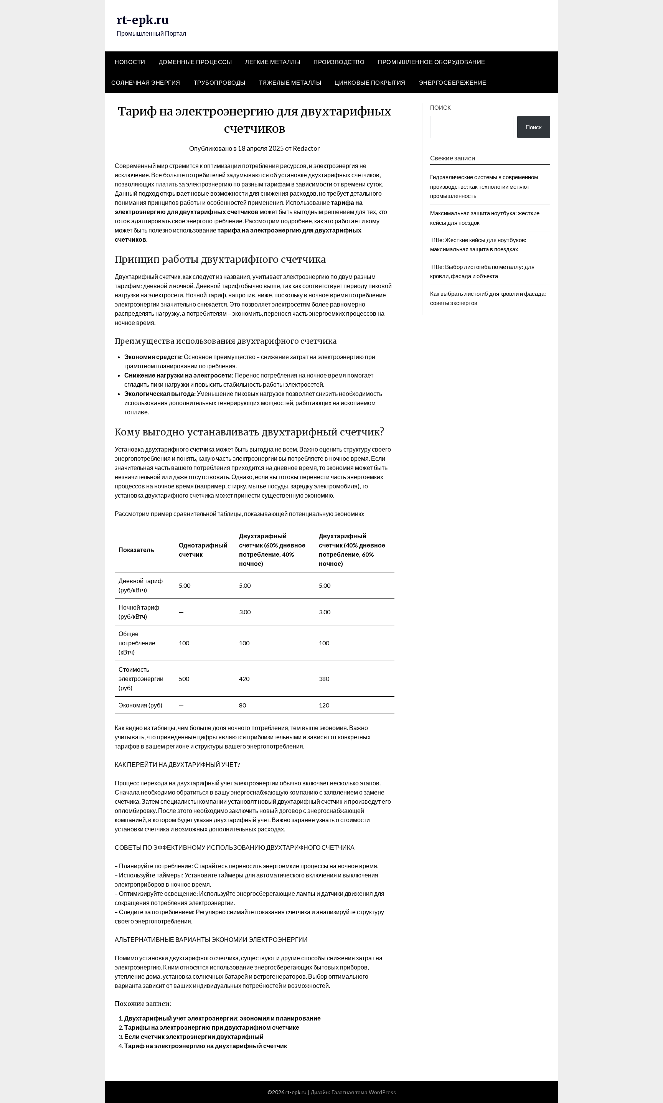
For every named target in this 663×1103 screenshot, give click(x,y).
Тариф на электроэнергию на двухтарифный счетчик (205, 1045)
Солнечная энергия (145, 82)
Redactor (306, 148)
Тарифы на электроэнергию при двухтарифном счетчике (211, 1027)
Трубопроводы (220, 82)
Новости (130, 61)
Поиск (440, 107)
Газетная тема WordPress (364, 1092)
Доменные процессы (195, 61)
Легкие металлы (272, 61)
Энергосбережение (453, 82)
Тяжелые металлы (290, 82)
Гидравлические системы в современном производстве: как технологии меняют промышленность (484, 186)
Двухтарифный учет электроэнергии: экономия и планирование (222, 1018)
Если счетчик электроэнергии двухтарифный (194, 1036)
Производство (338, 61)
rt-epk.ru (143, 20)
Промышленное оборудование (431, 61)
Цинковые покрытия (370, 82)
